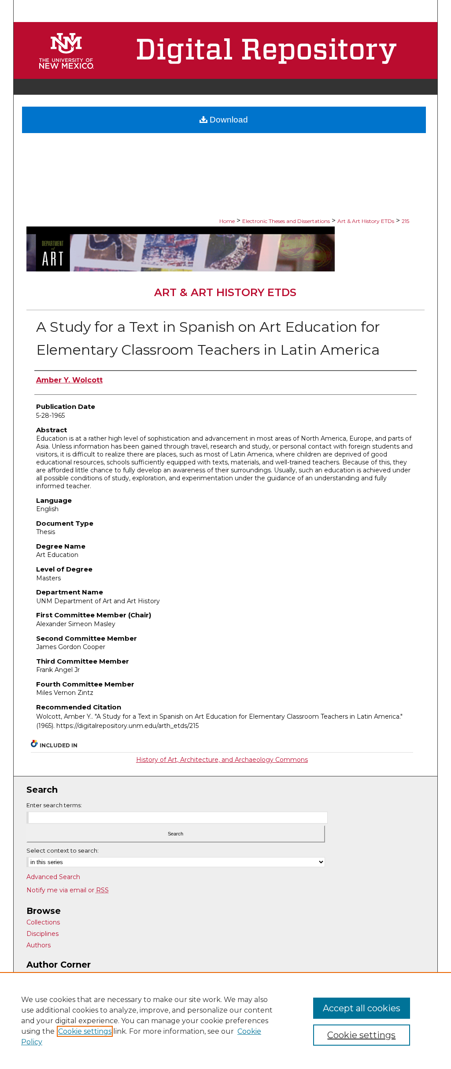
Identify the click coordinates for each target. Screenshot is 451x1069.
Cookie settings (84, 1031)
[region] (225, 1020)
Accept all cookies (361, 1008)
